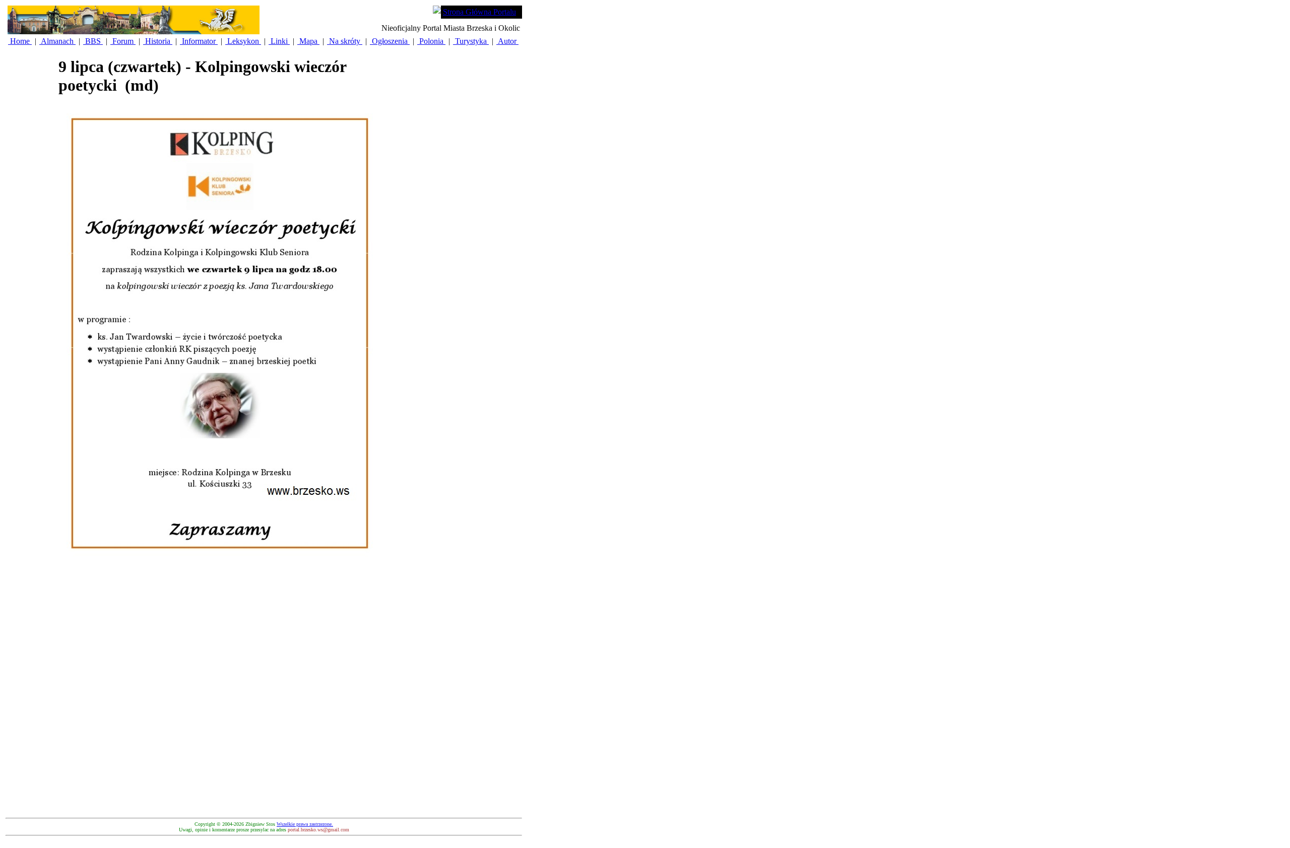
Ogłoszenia (390, 41)
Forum (123, 41)
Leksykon (243, 41)
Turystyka (471, 41)
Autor (507, 41)
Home (20, 41)
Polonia (431, 41)
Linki (279, 41)
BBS (93, 41)
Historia (157, 41)
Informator (199, 41)
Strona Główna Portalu (479, 12)
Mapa (308, 41)
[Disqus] (219, 687)
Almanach (57, 41)
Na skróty (344, 41)
